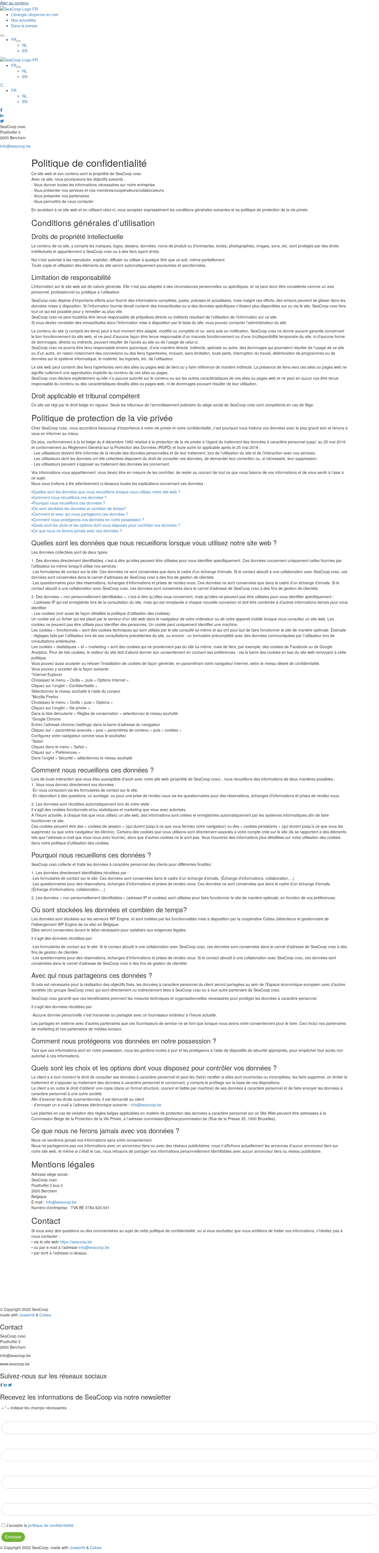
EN (24, 101)
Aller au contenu (14, 3)
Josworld (27, 1315)
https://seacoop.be (76, 1241)
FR (13, 90)
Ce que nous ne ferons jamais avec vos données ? (77, 530)
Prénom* (9, 1416)
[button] (1, 85)
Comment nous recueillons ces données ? (70, 497)
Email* (7, 1470)
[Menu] (2, 35)
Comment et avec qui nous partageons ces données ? (80, 514)
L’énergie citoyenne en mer (35, 14)
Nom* (6, 1443)
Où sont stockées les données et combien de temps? (79, 508)
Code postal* (13, 1497)
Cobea (45, 1315)
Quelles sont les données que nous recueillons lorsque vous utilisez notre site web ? (106, 492)
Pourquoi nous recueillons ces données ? (69, 503)
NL (24, 96)
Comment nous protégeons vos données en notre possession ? (88, 519)
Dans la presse (24, 25)
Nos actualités (23, 20)
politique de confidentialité (51, 1525)
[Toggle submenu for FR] (18, 41)
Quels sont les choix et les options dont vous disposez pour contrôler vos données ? (106, 525)
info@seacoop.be (15, 146)
